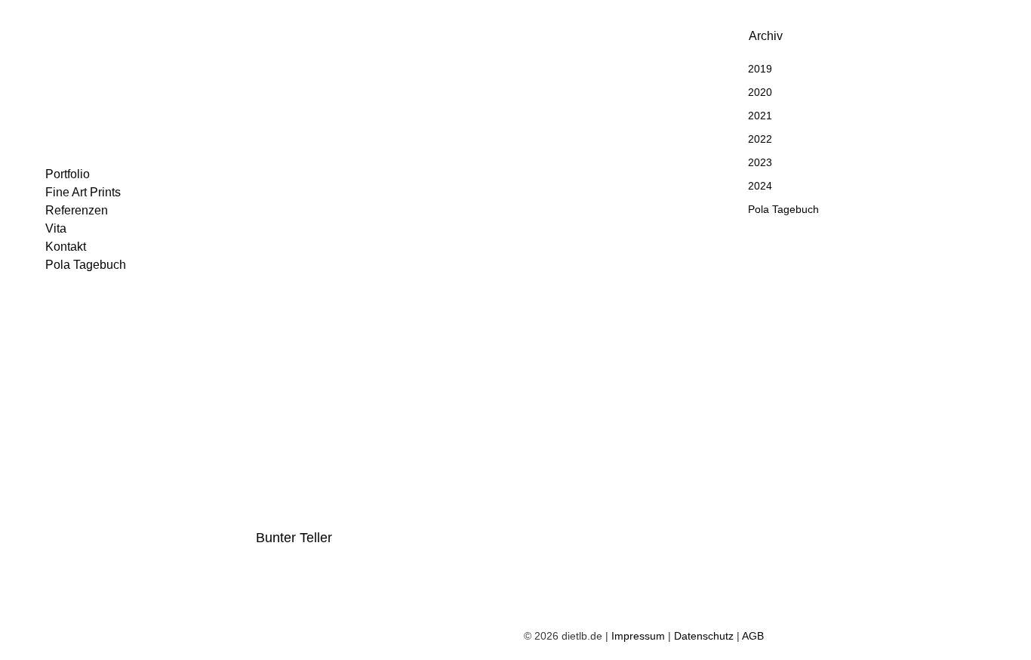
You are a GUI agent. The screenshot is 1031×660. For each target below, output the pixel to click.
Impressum (638, 636)
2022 (760, 139)
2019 (760, 69)
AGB (753, 636)
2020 (760, 92)
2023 (760, 162)
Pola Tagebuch (783, 209)
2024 (760, 186)
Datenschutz (704, 636)
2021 (760, 115)
